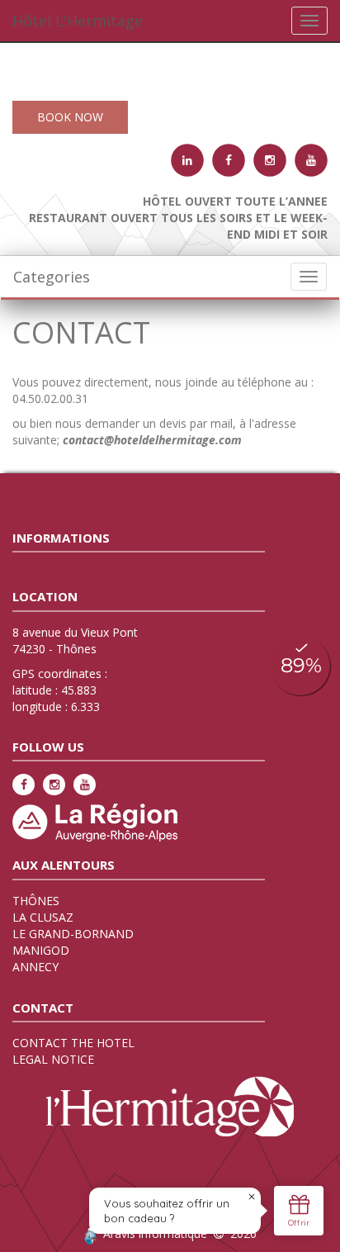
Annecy (35, 967)
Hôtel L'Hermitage (77, 21)
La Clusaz (42, 917)
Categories (51, 277)
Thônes (35, 900)
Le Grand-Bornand (73, 933)
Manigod (40, 950)
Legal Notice (53, 1059)
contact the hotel (73, 1042)
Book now (70, 117)
